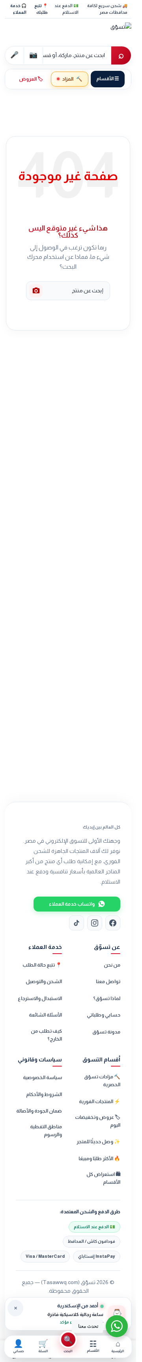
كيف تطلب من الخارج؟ (46, 1035)
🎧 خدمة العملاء (18, 9)
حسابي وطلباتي (103, 1015)
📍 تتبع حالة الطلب (42, 965)
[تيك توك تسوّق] (76, 922)
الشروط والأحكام (44, 1094)
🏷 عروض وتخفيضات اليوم (97, 1121)
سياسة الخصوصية (42, 1077)
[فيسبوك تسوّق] (112, 922)
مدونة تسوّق (106, 1032)
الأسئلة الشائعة (45, 1015)
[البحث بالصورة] (36, 290)
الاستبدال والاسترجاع (40, 998)
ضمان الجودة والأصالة (39, 1111)
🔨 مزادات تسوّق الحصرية (102, 1080)
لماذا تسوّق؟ (106, 998)
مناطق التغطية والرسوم (46, 1130)
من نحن (112, 965)
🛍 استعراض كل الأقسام (103, 1178)
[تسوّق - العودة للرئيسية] (101, 31)
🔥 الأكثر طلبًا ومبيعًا (99, 1158)
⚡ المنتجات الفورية (99, 1101)
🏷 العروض (31, 79)
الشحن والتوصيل (44, 981)
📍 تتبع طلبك (41, 9)
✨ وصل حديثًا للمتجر (98, 1141)
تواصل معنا (108, 981)
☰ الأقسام (107, 78)
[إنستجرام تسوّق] (94, 922)
